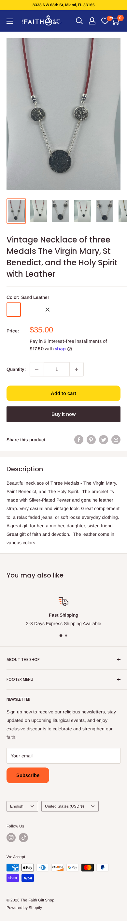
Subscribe (27, 775)
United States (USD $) (64, 806)
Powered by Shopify (24, 907)
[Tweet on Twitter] (103, 439)
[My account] (92, 20)
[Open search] (79, 20)
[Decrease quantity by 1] (37, 369)
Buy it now (63, 414)
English (16, 806)
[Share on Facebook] (78, 439)
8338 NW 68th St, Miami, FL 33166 (64, 5)
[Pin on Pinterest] (91, 439)
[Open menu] (10, 21)
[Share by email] (115, 439)
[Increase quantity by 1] (76, 369)
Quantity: (16, 369)
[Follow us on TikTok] (23, 837)
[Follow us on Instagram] (11, 837)
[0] (105, 21)
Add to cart (63, 393)
